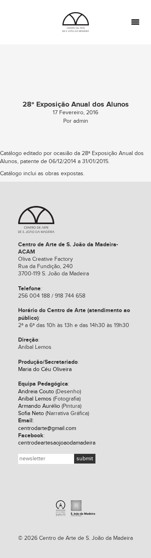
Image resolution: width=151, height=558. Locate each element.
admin (80, 121)
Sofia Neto (31, 413)
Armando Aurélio (39, 406)
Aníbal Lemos (35, 399)
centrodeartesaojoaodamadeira (56, 443)
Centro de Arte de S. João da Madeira (75, 22)
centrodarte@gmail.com (47, 428)
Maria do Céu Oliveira (45, 369)
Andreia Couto (36, 391)
